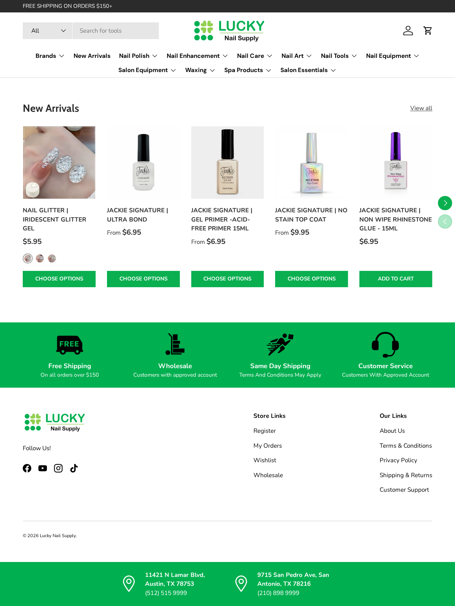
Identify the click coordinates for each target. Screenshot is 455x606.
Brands (46, 56)
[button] (428, 30)
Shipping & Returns (406, 475)
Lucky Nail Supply (58, 536)
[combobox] (91, 30)
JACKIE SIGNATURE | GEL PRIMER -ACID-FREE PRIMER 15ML (221, 219)
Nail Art (293, 56)
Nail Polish (134, 56)
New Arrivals (92, 56)
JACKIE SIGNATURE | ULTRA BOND (137, 215)
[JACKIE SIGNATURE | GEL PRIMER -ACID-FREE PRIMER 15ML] (227, 162)
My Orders (267, 446)
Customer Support (404, 490)
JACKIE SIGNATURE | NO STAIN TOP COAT (311, 215)
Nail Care (250, 56)
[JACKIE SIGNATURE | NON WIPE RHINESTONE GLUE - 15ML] (395, 162)
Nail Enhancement (193, 56)
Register (264, 431)
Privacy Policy (398, 460)
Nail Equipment (388, 56)
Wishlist (264, 460)
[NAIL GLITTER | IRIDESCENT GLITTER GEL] (59, 162)
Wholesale (268, 475)
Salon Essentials (304, 70)
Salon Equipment (143, 70)
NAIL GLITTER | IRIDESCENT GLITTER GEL (54, 219)
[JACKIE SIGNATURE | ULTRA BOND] (143, 162)
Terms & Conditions (406, 446)
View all (421, 108)
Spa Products (243, 70)
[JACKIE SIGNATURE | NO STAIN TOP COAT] (311, 162)
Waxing (196, 70)
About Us (392, 431)
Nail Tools (335, 56)
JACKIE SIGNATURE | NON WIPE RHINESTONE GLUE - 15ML (395, 219)
